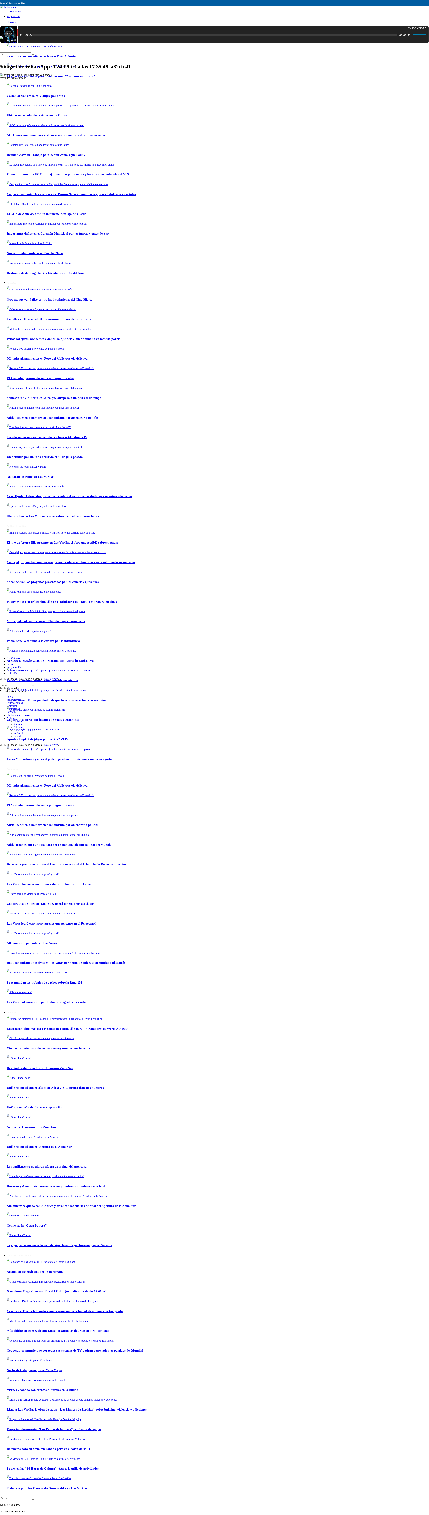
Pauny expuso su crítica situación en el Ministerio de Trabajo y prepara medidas (62, 601)
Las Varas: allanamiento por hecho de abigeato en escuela (46, 1002)
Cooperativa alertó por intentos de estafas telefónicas (43, 719)
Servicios (11, 711)
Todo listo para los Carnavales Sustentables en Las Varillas (47, 1488)
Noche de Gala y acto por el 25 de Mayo (34, 1370)
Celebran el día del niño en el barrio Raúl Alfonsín (41, 56)
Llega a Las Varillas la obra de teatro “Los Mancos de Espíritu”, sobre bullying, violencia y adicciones (77, 1409)
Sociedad (18, 724)
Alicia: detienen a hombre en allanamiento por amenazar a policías (52, 417)
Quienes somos (14, 11)
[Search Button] (33, 1499)
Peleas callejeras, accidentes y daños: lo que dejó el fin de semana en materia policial (64, 339)
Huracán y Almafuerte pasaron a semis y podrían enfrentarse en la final (56, 1186)
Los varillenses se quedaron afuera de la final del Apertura (47, 1166)
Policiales (18, 727)
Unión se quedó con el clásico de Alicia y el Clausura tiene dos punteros (55, 1087)
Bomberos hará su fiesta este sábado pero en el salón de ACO (48, 1449)
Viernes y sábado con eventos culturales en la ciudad (42, 1390)
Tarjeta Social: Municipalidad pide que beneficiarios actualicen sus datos (56, 700)
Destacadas (19, 721)
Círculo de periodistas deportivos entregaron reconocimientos (48, 1048)
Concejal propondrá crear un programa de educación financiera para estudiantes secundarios (71, 562)
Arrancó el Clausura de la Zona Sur (31, 1127)
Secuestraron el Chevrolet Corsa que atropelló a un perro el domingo (54, 398)
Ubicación (11, 22)
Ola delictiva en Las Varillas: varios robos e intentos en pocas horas (53, 516)
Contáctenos (13, 658)
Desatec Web (51, 678)
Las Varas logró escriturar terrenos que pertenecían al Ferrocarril (51, 923)
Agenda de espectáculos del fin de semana (35, 1271)
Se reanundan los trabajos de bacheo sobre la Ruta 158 (44, 982)
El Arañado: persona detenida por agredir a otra (40, 378)
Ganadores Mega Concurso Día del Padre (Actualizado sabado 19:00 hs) (56, 1291)
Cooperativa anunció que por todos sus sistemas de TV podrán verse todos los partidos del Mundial (75, 1350)
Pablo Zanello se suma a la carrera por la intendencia (43, 641)
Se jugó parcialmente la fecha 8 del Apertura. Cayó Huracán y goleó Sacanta (59, 1245)
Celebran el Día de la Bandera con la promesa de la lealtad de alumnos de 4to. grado (65, 1311)
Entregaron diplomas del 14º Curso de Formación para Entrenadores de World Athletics (67, 1028)
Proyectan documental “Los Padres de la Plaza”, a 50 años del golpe (54, 1429)
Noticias (11, 718)
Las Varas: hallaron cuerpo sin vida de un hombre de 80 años (49, 884)
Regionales (12, 769)
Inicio (9, 33)
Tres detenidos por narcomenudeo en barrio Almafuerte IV (47, 437)
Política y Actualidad (16, 526)
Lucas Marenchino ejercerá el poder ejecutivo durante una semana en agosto (59, 759)
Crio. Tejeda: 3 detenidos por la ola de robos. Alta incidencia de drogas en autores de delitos (69, 496)
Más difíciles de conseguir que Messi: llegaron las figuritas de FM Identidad (58, 1330)
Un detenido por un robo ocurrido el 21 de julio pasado (45, 457)
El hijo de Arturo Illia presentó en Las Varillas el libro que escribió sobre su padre (62, 542)
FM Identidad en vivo (18, 661)
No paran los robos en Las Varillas (30, 476)
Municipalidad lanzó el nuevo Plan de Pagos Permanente (46, 621)
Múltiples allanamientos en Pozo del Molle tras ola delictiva (47, 358)
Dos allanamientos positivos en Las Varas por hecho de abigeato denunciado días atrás (66, 962)
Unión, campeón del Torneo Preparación (35, 1107)
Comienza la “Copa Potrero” (27, 1225)
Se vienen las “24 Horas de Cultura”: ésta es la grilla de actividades (53, 1468)
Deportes (11, 1012)
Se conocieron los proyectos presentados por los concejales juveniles (53, 582)
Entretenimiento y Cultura (19, 1255)
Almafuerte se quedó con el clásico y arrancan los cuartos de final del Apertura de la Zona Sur (71, 1206)
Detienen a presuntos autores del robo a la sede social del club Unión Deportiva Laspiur (66, 864)
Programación (13, 16)
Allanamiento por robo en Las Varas (32, 943)
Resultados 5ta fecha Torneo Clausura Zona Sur (40, 1068)
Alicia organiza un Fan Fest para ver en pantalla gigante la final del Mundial (59, 844)
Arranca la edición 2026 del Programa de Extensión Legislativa (50, 660)
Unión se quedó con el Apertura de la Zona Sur (39, 1146)
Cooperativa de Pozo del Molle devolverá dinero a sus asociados (50, 903)
